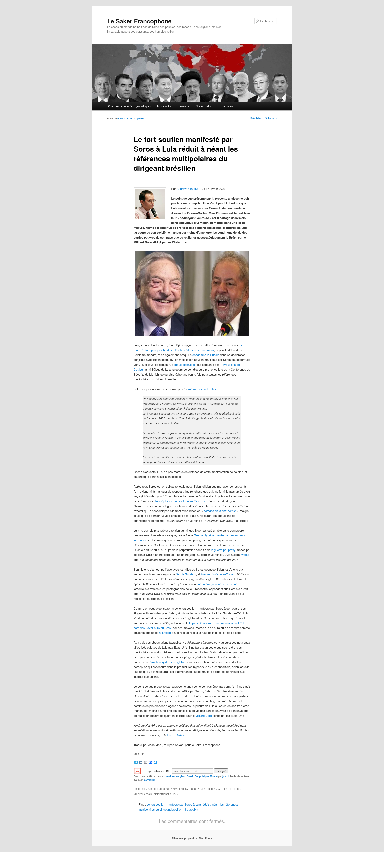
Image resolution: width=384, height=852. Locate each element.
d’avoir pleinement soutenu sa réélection (180, 501)
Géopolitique (202, 776)
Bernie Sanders (186, 574)
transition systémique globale (168, 662)
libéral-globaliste (184, 364)
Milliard (200, 715)
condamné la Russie (205, 355)
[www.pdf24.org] (137, 770)
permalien (149, 780)
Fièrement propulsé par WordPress (192, 838)
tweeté (245, 554)
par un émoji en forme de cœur (217, 584)
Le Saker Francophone (139, 21)
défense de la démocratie (220, 511)
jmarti (140, 118)
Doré (208, 715)
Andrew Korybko (187, 188)
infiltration (164, 632)
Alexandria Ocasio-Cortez (218, 574)
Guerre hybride (177, 735)
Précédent (254, 118)
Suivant (271, 118)
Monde (214, 776)
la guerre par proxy (223, 550)
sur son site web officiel (203, 389)
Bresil (190, 776)
